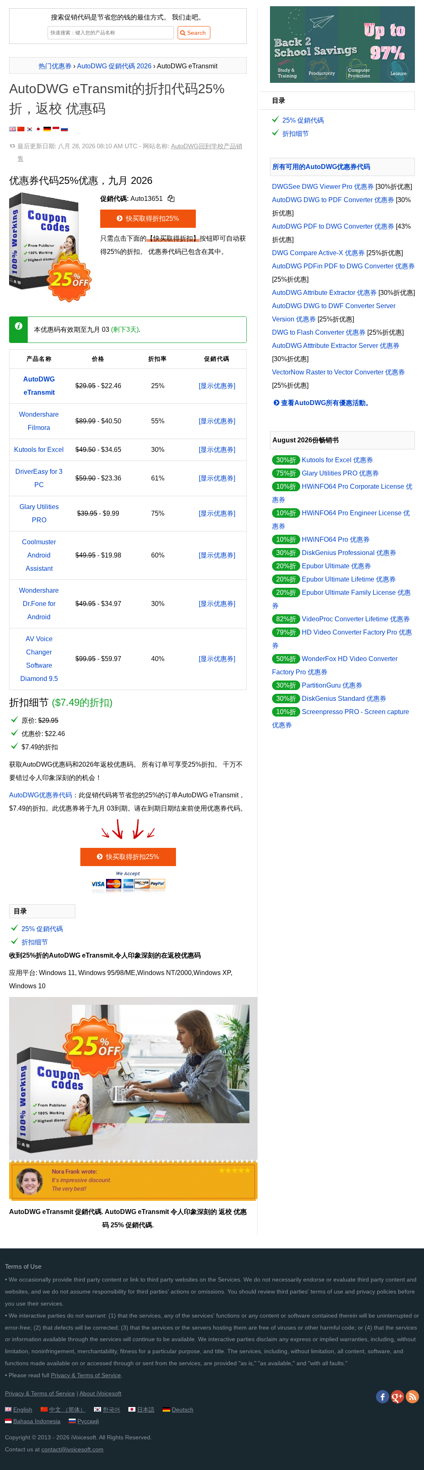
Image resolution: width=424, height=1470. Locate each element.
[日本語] (38, 129)
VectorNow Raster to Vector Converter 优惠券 (338, 372)
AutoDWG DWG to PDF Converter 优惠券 (333, 199)
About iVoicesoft (100, 1393)
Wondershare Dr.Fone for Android (39, 603)
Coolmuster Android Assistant (39, 555)
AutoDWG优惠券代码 (40, 795)
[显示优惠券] (217, 385)
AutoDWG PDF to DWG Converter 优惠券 (333, 226)
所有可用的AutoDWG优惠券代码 (321, 166)
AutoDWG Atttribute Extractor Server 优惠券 (336, 345)
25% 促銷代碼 (42, 928)
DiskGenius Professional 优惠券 (349, 552)
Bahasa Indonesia (36, 1421)
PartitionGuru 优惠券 (332, 685)
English (22, 1409)
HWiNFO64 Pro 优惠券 (336, 539)
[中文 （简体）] (20, 129)
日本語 (145, 1409)
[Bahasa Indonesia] (56, 129)
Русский (88, 1421)
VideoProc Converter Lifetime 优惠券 (356, 619)
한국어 (111, 1409)
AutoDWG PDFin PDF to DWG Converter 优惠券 (343, 266)
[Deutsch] (47, 129)
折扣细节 (35, 942)
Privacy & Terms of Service (86, 1375)
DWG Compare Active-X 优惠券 (318, 252)
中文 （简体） (67, 1409)
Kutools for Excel (39, 449)
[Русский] (64, 129)
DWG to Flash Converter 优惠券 (319, 332)
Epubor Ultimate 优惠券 (336, 566)
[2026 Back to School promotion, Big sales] (342, 80)
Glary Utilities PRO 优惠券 (340, 473)
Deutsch (182, 1409)
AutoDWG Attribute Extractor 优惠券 (324, 292)
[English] (12, 129)
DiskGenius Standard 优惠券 (344, 698)
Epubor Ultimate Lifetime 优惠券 (349, 579)
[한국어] (30, 129)
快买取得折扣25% (151, 218)
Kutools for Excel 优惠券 (337, 459)
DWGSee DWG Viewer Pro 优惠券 (323, 186)
